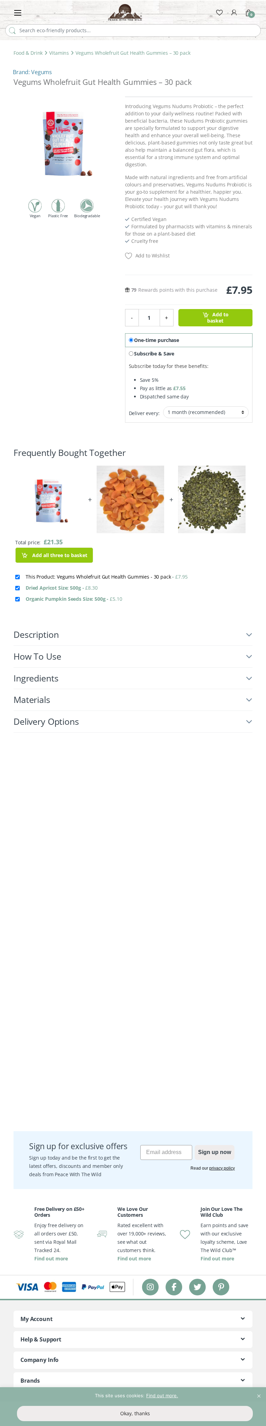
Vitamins (59, 53)
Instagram (150, 1287)
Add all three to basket (59, 555)
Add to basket (217, 317)
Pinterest (221, 1287)
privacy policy (222, 1168)
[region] (133, 1406)
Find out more (51, 1258)
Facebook (173, 1287)
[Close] (259, 1393)
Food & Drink (28, 53)
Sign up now (214, 1152)
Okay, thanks (135, 1413)
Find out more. (162, 1395)
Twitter (197, 1287)
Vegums (41, 72)
